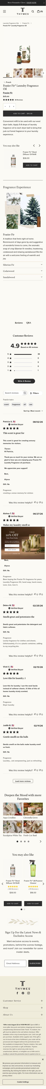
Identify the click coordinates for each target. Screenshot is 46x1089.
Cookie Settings (23, 1082)
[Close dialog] (43, 528)
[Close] (43, 1059)
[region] (23, 1071)
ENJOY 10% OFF (12, 549)
